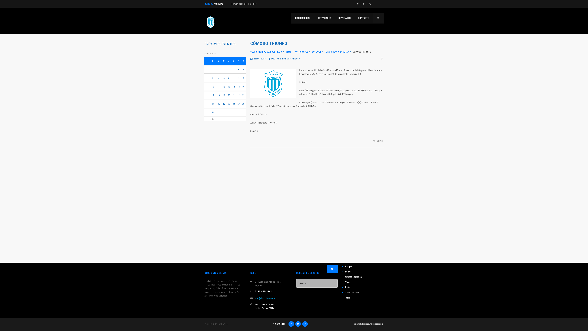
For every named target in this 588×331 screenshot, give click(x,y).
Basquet (349, 266)
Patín (347, 287)
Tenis (347, 297)
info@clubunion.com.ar (265, 298)
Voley (347, 282)
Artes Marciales (352, 292)
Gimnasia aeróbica (353, 277)
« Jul (212, 119)
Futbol (348, 271)
